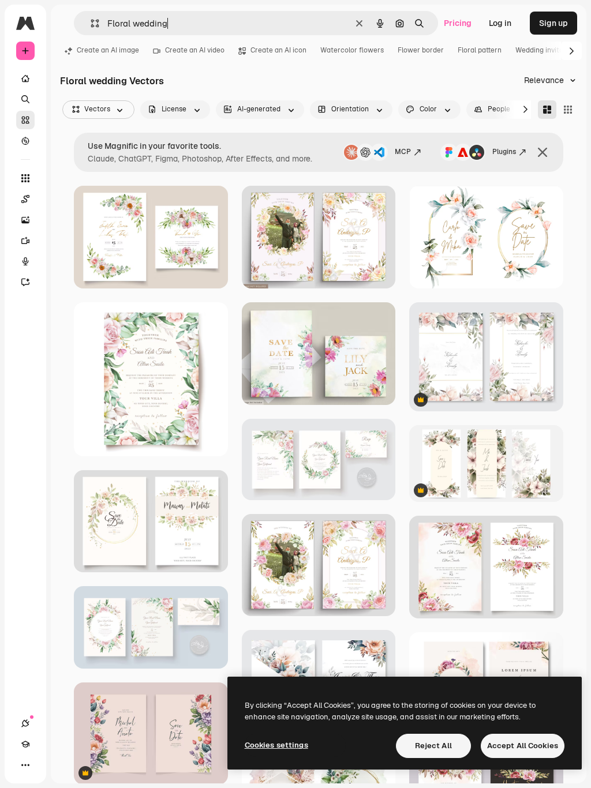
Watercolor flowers (352, 50)
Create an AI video (195, 50)
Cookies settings (276, 745)
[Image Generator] (25, 220)
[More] (25, 765)
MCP (403, 151)
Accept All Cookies (522, 746)
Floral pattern (480, 50)
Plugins (504, 151)
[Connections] (25, 723)
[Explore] (25, 141)
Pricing (458, 23)
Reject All (433, 746)
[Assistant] (25, 282)
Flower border (421, 50)
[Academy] (25, 744)
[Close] (542, 152)
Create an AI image (108, 50)
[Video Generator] (25, 240)
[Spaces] (25, 199)
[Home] (25, 78)
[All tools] (25, 178)
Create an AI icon (278, 50)
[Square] (568, 109)
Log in (500, 23)
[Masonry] (547, 109)
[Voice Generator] (25, 261)
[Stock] (25, 120)
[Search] (25, 99)
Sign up (553, 23)
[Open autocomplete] (90, 23)
